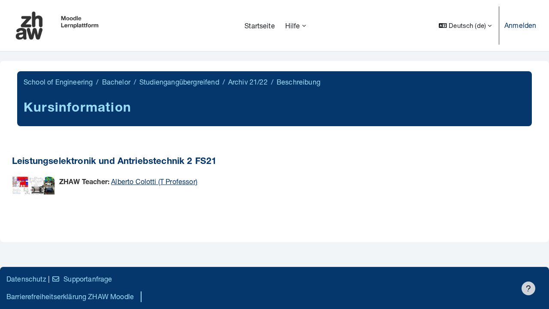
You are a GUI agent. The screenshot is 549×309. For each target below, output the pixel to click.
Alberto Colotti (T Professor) (154, 181)
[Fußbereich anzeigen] (528, 288)
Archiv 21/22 (248, 82)
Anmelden (520, 25)
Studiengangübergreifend (179, 82)
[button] (465, 25)
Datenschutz (26, 279)
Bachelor (116, 82)
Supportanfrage (87, 279)
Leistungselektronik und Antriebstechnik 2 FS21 (114, 162)
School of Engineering (58, 82)
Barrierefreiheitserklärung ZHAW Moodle (70, 296)
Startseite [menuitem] (259, 25)
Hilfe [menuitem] (292, 25)
